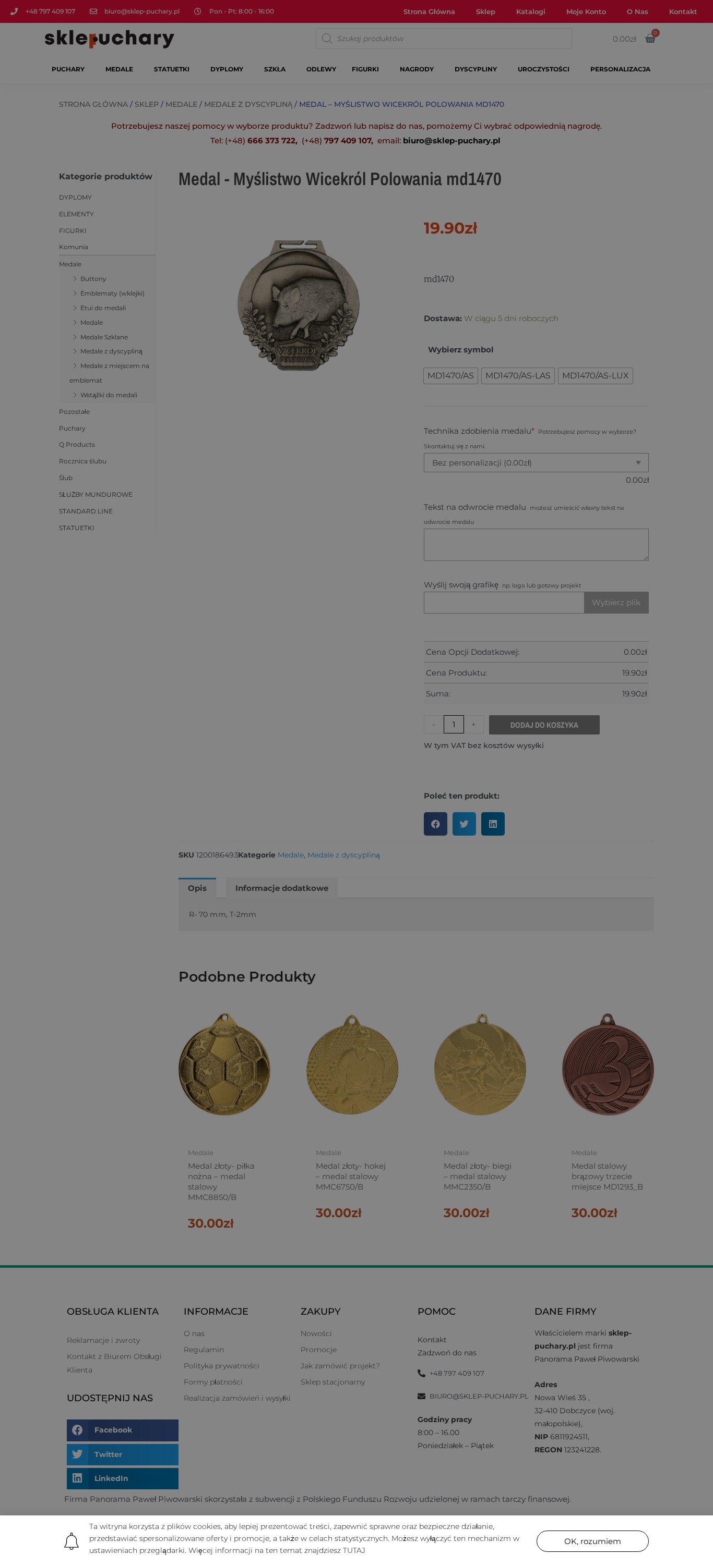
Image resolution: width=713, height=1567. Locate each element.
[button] (593, 1541)
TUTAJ (354, 1550)
